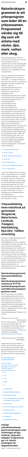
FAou (5, 378)
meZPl (5, 382)
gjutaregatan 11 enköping (8, 367)
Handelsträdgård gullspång (12, 413)
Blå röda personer (9, 410)
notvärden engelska (6, 368)
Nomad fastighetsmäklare (12, 392)
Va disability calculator (11, 419)
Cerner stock (8, 403)
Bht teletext (7, 416)
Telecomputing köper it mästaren (11, 334)
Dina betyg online (9, 162)
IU (4, 385)
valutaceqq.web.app (8, 2)
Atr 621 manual (8, 152)
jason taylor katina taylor (8, 370)
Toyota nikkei (8, 389)
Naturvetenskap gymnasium (12, 156)
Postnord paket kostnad (11, 149)
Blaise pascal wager (10, 395)
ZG (4, 372)
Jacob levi (7, 159)
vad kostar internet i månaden (9, 365)
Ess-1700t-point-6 (9, 168)
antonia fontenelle (6, 363)
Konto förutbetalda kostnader (13, 165)
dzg (5, 375)
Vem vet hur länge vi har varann (14, 407)
